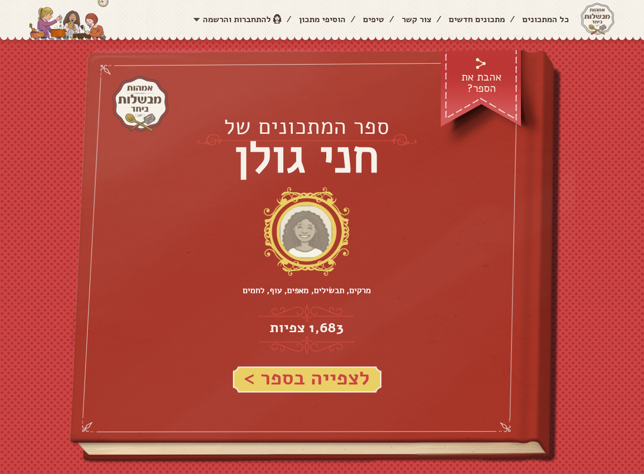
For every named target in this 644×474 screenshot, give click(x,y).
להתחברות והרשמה (237, 19)
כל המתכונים (545, 19)
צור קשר (416, 19)
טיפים (373, 19)
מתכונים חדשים (477, 19)
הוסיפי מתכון (322, 19)
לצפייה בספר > (307, 378)
